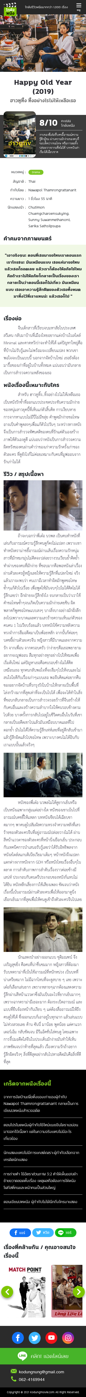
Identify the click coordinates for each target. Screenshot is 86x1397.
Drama (36, 172)
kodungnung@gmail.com (41, 1372)
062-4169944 (32, 1379)
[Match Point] (25, 1291)
